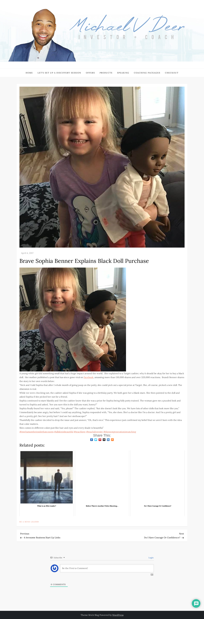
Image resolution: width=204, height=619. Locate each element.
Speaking (123, 73)
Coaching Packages (147, 73)
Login (151, 557)
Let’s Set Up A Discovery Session (59, 73)
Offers (90, 73)
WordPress (118, 615)
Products (106, 73)
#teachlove (80, 431)
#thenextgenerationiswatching (119, 431)
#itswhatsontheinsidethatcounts (36, 431)
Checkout (171, 73)
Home (29, 73)
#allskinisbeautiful (63, 431)
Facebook (88, 377)
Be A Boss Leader (29, 522)
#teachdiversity (94, 431)
